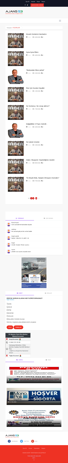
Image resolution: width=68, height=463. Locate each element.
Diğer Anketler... (11, 299)
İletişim (43, 1)
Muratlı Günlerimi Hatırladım (36, 34)
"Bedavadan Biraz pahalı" (35, 70)
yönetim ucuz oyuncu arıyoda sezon (21, 251)
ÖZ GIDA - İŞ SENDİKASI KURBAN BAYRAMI (21, 421)
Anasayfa (9, 27)
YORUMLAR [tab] (20, 218)
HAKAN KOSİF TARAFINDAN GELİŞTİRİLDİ (34, 452)
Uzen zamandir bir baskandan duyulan (21, 224)
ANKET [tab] (21, 293)
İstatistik (33, 1)
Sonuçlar (18, 327)
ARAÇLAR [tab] (49, 293)
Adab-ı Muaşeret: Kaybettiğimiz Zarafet (40, 160)
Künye (38, 1)
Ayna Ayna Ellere (32, 52)
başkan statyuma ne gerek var (20, 238)
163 (36, 198)
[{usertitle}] (9, 223)
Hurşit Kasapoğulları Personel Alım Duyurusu (20, 377)
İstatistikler (37, 448)
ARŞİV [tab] (49, 360)
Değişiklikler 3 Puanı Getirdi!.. (36, 124)
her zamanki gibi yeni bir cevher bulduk (21, 231)
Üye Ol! (27, 1)
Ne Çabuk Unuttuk (32, 142)
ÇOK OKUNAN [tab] (49, 218)
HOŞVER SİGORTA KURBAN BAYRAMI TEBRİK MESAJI (24, 399)
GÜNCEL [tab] (20, 360)
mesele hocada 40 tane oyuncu (20, 245)
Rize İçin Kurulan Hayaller (35, 88)
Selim (29, 37)
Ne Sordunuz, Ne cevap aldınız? (38, 106)
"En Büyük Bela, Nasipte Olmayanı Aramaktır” (42, 178)
